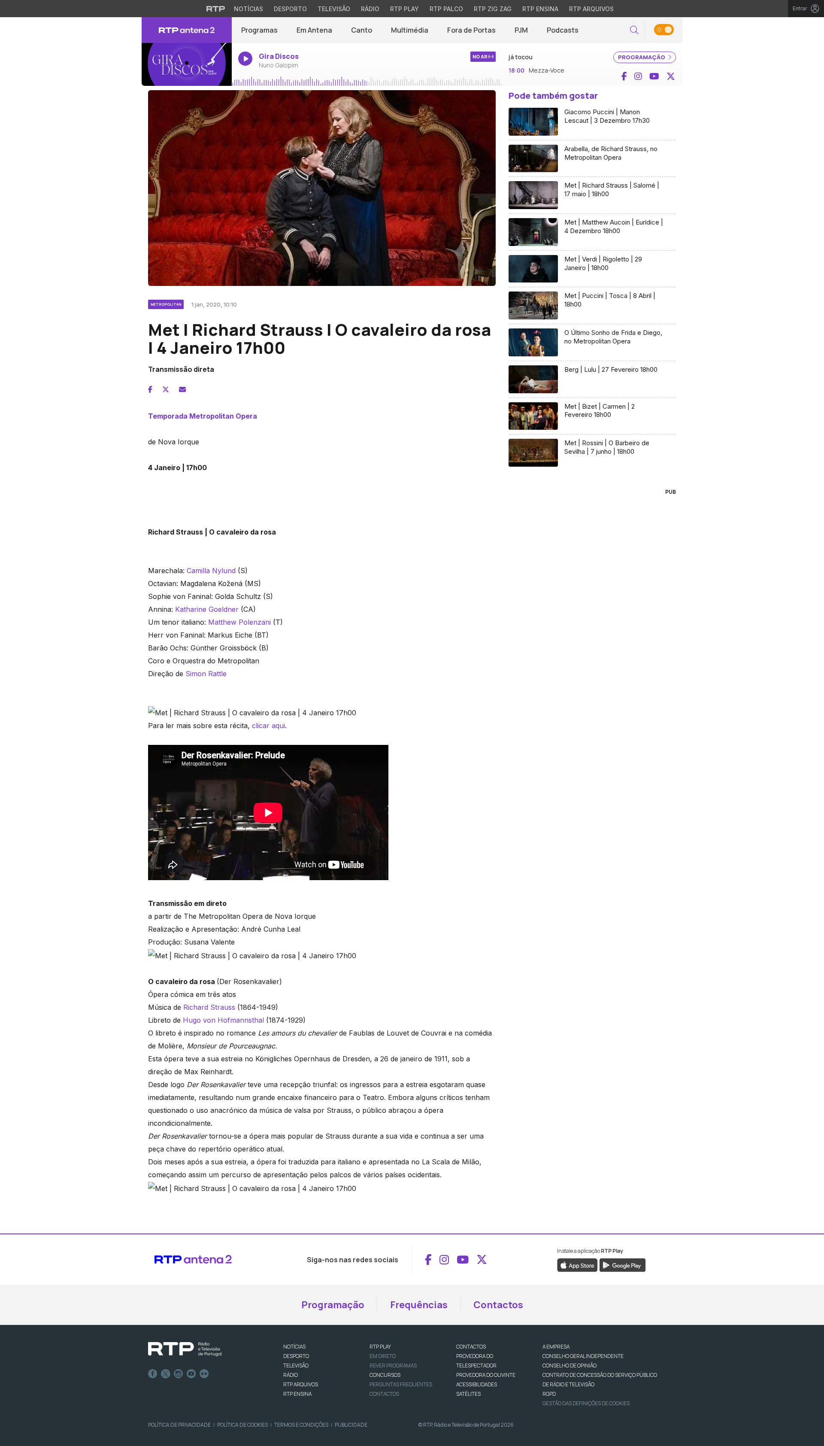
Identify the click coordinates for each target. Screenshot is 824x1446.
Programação (332, 1304)
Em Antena (314, 30)
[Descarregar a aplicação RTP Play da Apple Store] (577, 1264)
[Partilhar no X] (165, 389)
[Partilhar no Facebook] (150, 389)
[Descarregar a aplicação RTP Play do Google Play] (622, 1264)
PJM (521, 30)
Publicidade (351, 1424)
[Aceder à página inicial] (187, 30)
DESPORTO (296, 1356)
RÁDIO (290, 1375)
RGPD (549, 1393)
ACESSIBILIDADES (476, 1384)
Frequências (419, 1304)
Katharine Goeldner (207, 609)
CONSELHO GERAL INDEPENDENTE (583, 1356)
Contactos (498, 1304)
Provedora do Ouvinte (485, 1375)
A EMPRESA (556, 1346)
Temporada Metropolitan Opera (202, 416)
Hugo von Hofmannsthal (223, 1020)
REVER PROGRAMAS (393, 1365)
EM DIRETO (383, 1356)
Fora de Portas (471, 30)
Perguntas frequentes (401, 1384)
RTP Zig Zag (493, 8)
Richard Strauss (209, 1007)
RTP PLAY (380, 1346)
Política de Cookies (242, 1424)
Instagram (178, 1374)
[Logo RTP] (185, 1349)
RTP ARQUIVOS (300, 1384)
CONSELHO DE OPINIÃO (569, 1365)
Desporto (290, 8)
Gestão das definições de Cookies (586, 1403)
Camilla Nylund (211, 570)
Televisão (334, 8)
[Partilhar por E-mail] (182, 389)
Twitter (165, 1374)
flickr (204, 1374)
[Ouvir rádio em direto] (187, 64)
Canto (361, 30)
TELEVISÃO (296, 1365)
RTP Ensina (540, 8)
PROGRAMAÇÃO (642, 57)
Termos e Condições (301, 1424)
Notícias (248, 8)
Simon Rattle (206, 673)
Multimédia (409, 30)
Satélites (468, 1393)
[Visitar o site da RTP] (215, 8)
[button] (634, 30)
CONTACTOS (471, 1346)
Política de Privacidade (179, 1424)
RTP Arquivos (591, 8)
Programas (259, 30)
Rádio (370, 8)
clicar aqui (268, 725)
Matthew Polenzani (239, 622)
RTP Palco (446, 8)
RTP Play (404, 8)
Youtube (191, 1374)
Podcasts (563, 30)
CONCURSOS (385, 1375)
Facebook (153, 1374)
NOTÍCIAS (294, 1346)
